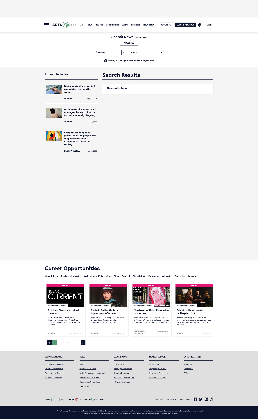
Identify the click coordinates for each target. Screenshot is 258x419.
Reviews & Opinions (88, 368)
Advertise (129, 43)
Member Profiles (86, 386)
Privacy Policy (159, 399)
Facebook (195, 399)
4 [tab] (68, 343)
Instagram (211, 399)
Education (135, 25)
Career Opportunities (72, 268)
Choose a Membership (54, 364)
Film (116, 276)
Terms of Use (171, 399)
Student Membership (53, 377)
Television (139, 276)
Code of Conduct (185, 399)
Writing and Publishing (97, 276)
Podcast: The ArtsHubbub (90, 377)
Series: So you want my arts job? (93, 373)
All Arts (166, 276)
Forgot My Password (157, 368)
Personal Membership (54, 368)
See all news (141, 37)
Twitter (201, 399)
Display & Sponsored (123, 368)
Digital (126, 276)
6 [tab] (78, 343)
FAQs (186, 373)
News (90, 25)
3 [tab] (63, 343)
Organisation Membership (56, 373)
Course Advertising (122, 382)
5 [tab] (73, 343)
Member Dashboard (157, 377)
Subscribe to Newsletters (90, 382)
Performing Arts (70, 276)
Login (209, 25)
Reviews (99, 25)
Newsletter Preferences (158, 373)
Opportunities (112, 25)
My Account (154, 364)
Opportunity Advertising (124, 377)
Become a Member (185, 25)
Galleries (180, 276)
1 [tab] (54, 343)
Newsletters (149, 25)
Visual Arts (51, 276)
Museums (153, 276)
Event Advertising (121, 373)
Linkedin (206, 399)
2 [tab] (59, 343)
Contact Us (188, 368)
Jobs (82, 25)
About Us (188, 364)
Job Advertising (120, 364)
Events (125, 25)
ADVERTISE (166, 25)
